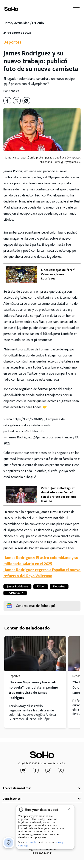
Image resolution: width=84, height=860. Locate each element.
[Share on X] (17, 100)
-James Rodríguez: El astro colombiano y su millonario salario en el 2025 (40, 561)
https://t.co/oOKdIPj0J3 (30, 419)
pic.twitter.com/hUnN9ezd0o (24, 431)
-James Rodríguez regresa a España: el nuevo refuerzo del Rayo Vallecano (42, 573)
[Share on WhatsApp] (26, 100)
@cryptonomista (15, 425)
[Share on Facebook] (7, 100)
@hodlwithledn (14, 395)
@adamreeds (41, 425)
